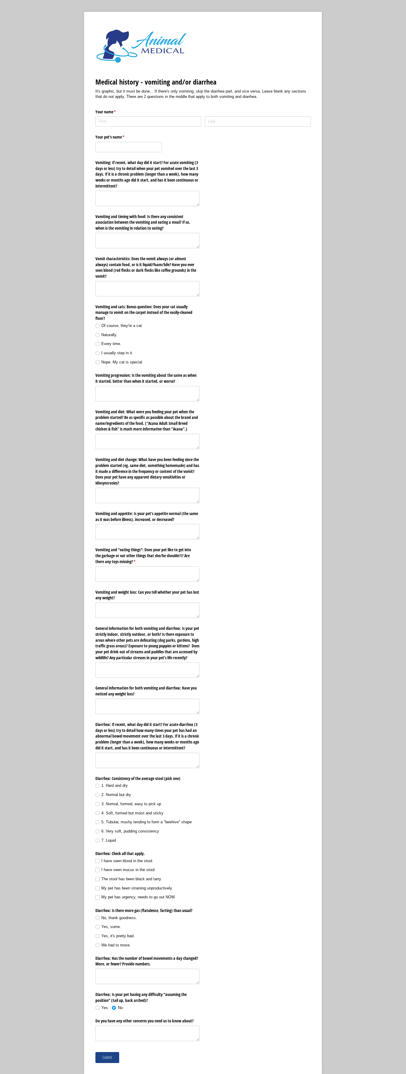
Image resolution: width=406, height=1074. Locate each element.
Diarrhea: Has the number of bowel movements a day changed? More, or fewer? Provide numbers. (146, 961)
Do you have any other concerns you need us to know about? (144, 1021)
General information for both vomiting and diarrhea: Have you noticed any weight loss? (146, 691)
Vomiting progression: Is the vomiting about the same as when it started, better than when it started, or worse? (145, 378)
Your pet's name (117, 137)
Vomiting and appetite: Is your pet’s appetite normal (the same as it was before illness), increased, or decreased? (146, 516)
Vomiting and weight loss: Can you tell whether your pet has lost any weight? (147, 595)
